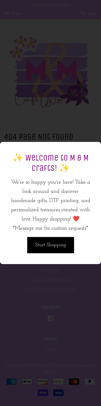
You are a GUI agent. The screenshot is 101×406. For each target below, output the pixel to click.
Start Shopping (50, 245)
